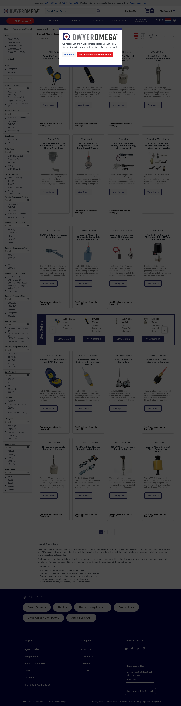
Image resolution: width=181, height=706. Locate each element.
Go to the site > (95, 54)
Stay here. (69, 54)
